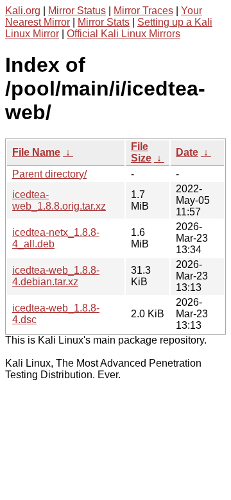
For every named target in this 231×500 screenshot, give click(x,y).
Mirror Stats (104, 22)
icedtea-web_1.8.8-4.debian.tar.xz (55, 276)
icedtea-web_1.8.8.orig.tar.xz (59, 200)
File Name (36, 152)
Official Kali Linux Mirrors (123, 33)
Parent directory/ (49, 174)
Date (187, 152)
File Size (141, 152)
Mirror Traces (143, 10)
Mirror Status (77, 10)
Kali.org (22, 10)
